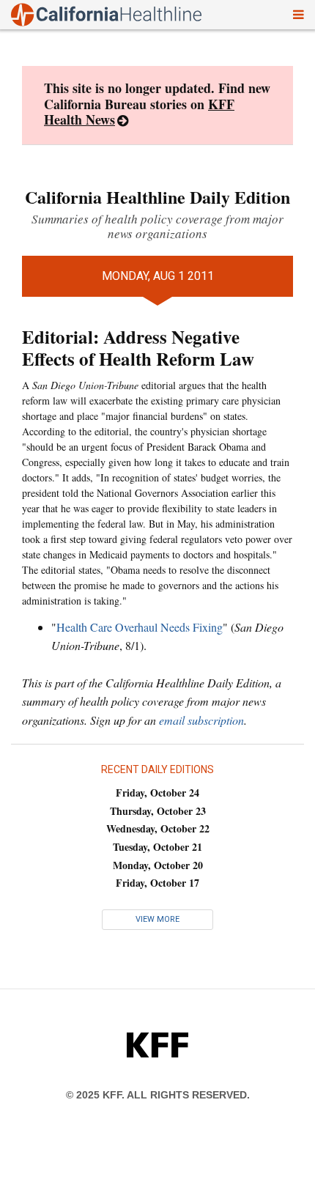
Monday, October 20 (158, 865)
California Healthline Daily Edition (157, 197)
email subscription (201, 720)
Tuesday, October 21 (157, 846)
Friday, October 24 (157, 792)
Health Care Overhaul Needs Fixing (139, 627)
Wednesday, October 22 (158, 828)
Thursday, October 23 (158, 811)
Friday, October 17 (157, 882)
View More (157, 919)
